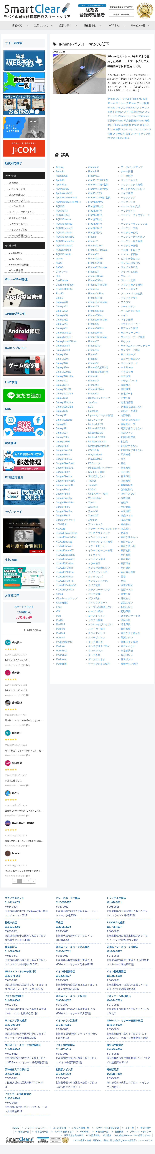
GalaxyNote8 (63, 345)
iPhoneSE (93, 363)
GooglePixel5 (63, 489)
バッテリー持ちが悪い (133, 236)
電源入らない (128, 646)
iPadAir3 (60, 629)
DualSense (62, 280)
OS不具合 (93, 450)
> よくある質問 (58, 1128)
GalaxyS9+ (62, 433)
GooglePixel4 (63, 472)
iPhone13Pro (95, 280)
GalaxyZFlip (62, 437)
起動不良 (125, 611)
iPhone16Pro (95, 332)
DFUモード (62, 271)
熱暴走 (124, 533)
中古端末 (125, 376)
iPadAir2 (60, 624)
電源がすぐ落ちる (130, 633)
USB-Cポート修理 (98, 493)
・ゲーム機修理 (15, 270)
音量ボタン (127, 659)
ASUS (59, 263)
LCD (90, 406)
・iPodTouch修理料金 (18, 264)
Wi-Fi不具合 (94, 498)
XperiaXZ (93, 515)
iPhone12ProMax (97, 267)
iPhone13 (93, 271)
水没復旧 (125, 511)
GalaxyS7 (61, 415)
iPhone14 (93, 289)
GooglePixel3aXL (65, 463)
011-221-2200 (12, 927)
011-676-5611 (114, 902)
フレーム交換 (128, 280)
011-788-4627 (114, 927)
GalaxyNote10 (63, 332)
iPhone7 (92, 354)
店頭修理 (125, 480)
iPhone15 (93, 306)
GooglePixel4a (64, 476)
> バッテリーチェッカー (34, 1128)
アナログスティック (99, 533)
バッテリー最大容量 (132, 241)
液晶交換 (125, 520)
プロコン (125, 302)
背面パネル (127, 589)
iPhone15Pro (95, 315)
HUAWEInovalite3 (65, 559)
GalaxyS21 (62, 380)
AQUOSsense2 (64, 223)
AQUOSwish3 (63, 250)
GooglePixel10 (64, 450)
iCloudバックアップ (66, 598)
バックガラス (128, 202)
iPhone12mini (95, 258)
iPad (58, 616)
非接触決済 (127, 650)
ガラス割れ (94, 598)
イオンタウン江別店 (67, 1020)
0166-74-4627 (63, 1000)
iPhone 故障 (114, 129)
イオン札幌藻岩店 (65, 971)
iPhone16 (93, 324)
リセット (125, 341)
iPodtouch (93, 393)
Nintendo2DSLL (97, 428)
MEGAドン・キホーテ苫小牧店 (73, 947)
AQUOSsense (63, 219)
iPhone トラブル (116, 107)
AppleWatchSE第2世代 (68, 202)
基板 (123, 463)
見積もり (125, 598)
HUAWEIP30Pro (65, 581)
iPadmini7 (93, 171)
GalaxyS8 (61, 424)
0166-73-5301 (12, 1098)
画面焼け (125, 568)
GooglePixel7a (64, 511)
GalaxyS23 (62, 398)
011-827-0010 (63, 1049)
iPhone (92, 236)
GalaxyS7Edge (64, 419)
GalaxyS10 (62, 354)
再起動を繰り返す (130, 419)
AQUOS (60, 206)
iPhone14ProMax (97, 302)
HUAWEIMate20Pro (66, 533)
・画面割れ (12, 183)
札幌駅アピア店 (64, 1069)
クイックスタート (98, 602)
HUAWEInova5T (65, 550)
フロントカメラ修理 (132, 284)
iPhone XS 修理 (138, 99)
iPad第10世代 (95, 202)
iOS (58, 611)
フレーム (125, 276)
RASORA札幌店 (116, 922)
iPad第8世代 (95, 228)
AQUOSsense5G (65, 236)
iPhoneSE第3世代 (98, 372)
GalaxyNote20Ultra (66, 341)
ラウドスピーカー (130, 324)
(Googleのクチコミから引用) (15, 665)
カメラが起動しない (99, 568)
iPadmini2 (61, 650)
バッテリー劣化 (129, 232)
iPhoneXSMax (96, 389)
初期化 (124, 441)
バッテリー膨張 (129, 245)
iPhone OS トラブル (118, 99)
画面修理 (125, 555)
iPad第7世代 (95, 223)
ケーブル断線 (95, 611)
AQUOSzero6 (63, 254)
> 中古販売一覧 (40, 1131)
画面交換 (125, 550)
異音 (123, 576)
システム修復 (95, 620)
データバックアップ (132, 167)
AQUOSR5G (62, 215)
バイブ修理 (127, 193)
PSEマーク (94, 463)
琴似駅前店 (11, 947)
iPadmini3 (61, 655)
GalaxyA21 (62, 306)
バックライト (128, 210)
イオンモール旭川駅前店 (18, 1094)
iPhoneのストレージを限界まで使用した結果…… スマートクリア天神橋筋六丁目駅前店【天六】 (128, 61)
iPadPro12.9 (95, 193)
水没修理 (125, 507)
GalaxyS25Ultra (64, 406)
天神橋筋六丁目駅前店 (17, 1069)
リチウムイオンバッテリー (135, 345)
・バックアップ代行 (17, 229)
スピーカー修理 (96, 629)
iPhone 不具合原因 (125, 120)
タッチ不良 (94, 655)
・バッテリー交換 (16, 189)
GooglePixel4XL (64, 485)
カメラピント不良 (98, 572)
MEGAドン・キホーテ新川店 (20, 971)
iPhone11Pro (95, 245)
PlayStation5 (95, 459)
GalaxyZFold (63, 441)
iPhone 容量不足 (141, 125)
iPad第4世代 (95, 210)
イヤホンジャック (98, 537)
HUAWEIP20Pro (65, 572)
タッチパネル (95, 650)
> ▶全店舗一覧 (100, 1131)
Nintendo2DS (95, 424)
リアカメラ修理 (129, 328)
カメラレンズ (95, 576)
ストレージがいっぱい (100, 624)
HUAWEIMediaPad (66, 537)
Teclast (92, 480)
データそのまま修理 (99, 663)
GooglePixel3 (63, 454)
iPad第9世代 (95, 232)
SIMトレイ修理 (96, 472)
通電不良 (125, 624)
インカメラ (94, 555)
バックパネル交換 (130, 206)
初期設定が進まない (132, 450)
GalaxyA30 (62, 315)
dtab (58, 276)
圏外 (123, 459)
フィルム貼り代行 (130, 263)
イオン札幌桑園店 (116, 971)
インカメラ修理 (96, 559)
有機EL (125, 502)
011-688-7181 (12, 951)
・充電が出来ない (16, 194)
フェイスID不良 (129, 267)
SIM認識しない (96, 476)
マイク (124, 315)
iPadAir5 (60, 637)
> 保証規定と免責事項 (72, 1135)
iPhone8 (92, 359)
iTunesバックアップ (99, 398)
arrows (59, 258)
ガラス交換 (94, 594)
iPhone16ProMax (97, 337)
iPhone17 (93, 341)
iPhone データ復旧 (139, 103)
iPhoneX (93, 376)
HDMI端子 (61, 524)
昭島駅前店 (113, 1069)
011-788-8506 (12, 1000)
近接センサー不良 (130, 616)
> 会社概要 (117, 1131)
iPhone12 (93, 254)
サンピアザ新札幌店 (16, 1020)
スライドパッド (96, 633)
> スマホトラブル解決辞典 (105, 1128)
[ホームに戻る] (77, 11)
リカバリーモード (130, 332)
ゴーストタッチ (96, 616)
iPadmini (60, 646)
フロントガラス (129, 289)
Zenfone (92, 520)
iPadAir (60, 620)
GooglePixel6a (64, 498)
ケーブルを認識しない (100, 607)
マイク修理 (127, 319)
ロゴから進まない (130, 359)
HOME (15, 1128)
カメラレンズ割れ (98, 581)
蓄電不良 (125, 594)
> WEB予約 (83, 1131)
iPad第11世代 (95, 206)
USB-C (92, 489)
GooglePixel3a (64, 459)
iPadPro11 (94, 176)
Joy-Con (92, 402)
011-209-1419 (63, 1074)
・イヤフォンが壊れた (18, 200)
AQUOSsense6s (65, 241)
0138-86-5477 (114, 951)
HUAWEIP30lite (64, 576)
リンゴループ (128, 354)
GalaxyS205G (63, 372)
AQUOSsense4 (64, 232)
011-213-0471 (12, 902)
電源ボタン (127, 637)
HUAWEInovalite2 (65, 555)
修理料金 (125, 385)
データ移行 (127, 176)
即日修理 (125, 454)
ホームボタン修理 (130, 311)
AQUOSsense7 (64, 245)
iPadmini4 (61, 659)
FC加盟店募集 (93, 1135)
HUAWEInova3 (64, 546)
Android (60, 171)
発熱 (123, 581)
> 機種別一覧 (22, 1131)
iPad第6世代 (95, 219)
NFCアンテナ (95, 419)
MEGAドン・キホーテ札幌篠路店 (23, 1045)
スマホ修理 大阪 (122, 133)
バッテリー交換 (129, 228)
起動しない (127, 607)
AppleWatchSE (64, 193)
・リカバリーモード (17, 223)
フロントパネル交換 (132, 293)
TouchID (92, 485)
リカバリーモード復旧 (133, 337)
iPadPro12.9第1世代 (99, 197)
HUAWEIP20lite (64, 568)
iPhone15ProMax (97, 319)
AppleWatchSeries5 (66, 197)
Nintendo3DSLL (97, 437)
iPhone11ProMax (97, 250)
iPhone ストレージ (118, 103)
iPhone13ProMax (97, 284)
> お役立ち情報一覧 (79, 1128)
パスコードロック (130, 250)
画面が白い (127, 541)
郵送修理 (125, 629)
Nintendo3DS (95, 433)
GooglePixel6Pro (65, 502)
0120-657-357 (63, 902)
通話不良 (125, 620)
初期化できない (129, 446)
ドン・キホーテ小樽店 (68, 898)
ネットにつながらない (133, 189)
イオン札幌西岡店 (65, 1045)
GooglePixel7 (63, 507)
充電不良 (125, 398)
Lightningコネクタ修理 (100, 415)
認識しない (127, 602)
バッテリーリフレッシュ (134, 223)
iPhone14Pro (95, 298)
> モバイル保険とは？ (62, 1131)
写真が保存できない (132, 428)
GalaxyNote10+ (64, 337)
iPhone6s (93, 350)
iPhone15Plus (96, 311)
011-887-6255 (63, 1025)
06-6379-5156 (12, 1074)
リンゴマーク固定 (130, 350)
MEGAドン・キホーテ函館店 (122, 947)
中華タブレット (129, 380)
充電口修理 (127, 402)
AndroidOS (62, 176)
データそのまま (96, 659)
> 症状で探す (144, 1128)
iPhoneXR (93, 380)
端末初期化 (127, 585)
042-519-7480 (114, 1074)
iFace (59, 607)
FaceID (60, 293)
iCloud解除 (62, 602)
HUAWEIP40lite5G (66, 585)
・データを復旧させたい (19, 235)
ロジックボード (129, 363)
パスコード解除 (129, 254)
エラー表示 (94, 563)
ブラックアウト (129, 298)
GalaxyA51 (62, 328)
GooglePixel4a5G (65, 480)
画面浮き (125, 563)
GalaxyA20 (62, 302)
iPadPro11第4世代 (98, 189)
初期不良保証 (128, 437)
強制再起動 (127, 485)
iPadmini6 (93, 167)
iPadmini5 (61, 663)
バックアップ (128, 197)
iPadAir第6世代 (64, 642)
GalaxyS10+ (62, 359)
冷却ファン (127, 433)
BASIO (59, 267)
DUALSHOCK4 (64, 289)
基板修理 (125, 467)
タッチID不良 (95, 642)
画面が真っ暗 (128, 546)
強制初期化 (127, 489)
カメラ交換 (94, 585)
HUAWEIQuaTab (65, 589)
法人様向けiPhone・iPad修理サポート (133, 1135)
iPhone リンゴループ (129, 116)
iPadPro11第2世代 (98, 180)
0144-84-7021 (63, 951)
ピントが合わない (130, 258)
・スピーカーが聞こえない (20, 212)
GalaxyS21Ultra (64, 393)
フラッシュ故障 (129, 271)
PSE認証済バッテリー (100, 467)
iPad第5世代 (95, 215)
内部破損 (125, 415)
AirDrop (60, 167)
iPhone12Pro (95, 263)
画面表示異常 (128, 572)
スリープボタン (96, 637)
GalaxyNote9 (63, 350)
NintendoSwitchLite (98, 446)
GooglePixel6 (63, 493)
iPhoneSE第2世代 (98, 367)
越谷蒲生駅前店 (115, 1045)
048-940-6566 (114, 1049)
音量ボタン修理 (129, 663)
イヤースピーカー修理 (100, 550)
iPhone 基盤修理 (122, 125)
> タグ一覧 (128, 1128)
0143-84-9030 (114, 1025)
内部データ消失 (129, 411)
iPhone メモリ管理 (125, 112)
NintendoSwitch (96, 441)
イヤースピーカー (98, 546)
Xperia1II (93, 507)
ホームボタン (128, 306)
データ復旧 (127, 171)
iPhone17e (94, 345)
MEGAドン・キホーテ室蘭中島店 (125, 1020)
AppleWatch (62, 189)
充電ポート (127, 393)
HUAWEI (60, 528)
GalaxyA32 (62, 319)
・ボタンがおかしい (17, 218)
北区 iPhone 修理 (119, 138)
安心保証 (125, 472)
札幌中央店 (11, 922)
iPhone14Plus (96, 293)
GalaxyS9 (61, 428)
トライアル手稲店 (116, 898)
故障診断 (125, 498)
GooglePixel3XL (64, 467)
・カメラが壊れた (16, 206)
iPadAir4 (60, 633)
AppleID (60, 180)
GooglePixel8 (63, 515)
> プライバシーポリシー (139, 1131)
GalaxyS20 (62, 363)
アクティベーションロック (102, 528)
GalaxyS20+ (62, 367)
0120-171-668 (12, 976)
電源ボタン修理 (129, 642)
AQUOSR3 (62, 210)
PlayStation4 (95, 454)
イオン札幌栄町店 (14, 996)
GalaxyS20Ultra (64, 376)
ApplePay (61, 184)
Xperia (91, 502)
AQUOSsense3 (64, 228)
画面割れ (125, 559)
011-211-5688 (114, 976)
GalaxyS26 (62, 411)
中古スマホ (127, 372)
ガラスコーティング (99, 589)
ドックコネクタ (129, 180)
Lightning (93, 411)
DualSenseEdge (65, 284)
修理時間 (125, 389)
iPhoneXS (93, 385)
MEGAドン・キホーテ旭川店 (71, 996)
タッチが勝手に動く (99, 646)
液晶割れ (125, 524)
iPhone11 (93, 241)
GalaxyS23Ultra (64, 402)
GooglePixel (62, 446)
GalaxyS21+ (62, 385)
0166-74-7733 (114, 1000)
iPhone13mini (95, 276)
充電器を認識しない (132, 406)
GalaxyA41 (62, 324)
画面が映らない (129, 537)
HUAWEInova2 (64, 541)
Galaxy (59, 298)
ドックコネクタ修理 (132, 184)
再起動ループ (128, 424)
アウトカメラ (95, 524)
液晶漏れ (125, 528)
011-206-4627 (63, 976)
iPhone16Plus (96, 328)
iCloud (59, 594)
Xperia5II (93, 511)
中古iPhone (127, 367)
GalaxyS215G (63, 389)
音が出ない (127, 655)
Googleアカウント (66, 520)
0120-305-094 (12, 1025)
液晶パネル (127, 515)
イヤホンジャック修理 (100, 541)
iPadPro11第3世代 (98, 184)
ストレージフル (130, 129)
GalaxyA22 (62, 311)
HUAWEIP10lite (64, 563)
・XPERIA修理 (14, 258)
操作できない (128, 493)
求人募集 (107, 1135)
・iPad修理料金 (15, 253)
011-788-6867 (12, 1049)
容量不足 (125, 476)
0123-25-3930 (63, 927)
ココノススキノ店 (14, 898)
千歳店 (59, 922)
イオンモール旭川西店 (119, 996)
